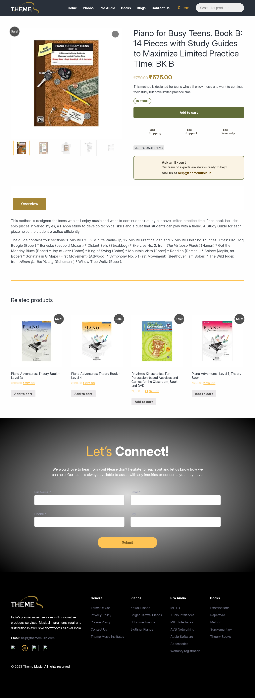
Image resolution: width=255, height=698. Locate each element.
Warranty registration (185, 651)
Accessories (179, 643)
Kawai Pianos (140, 607)
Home (72, 8)
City (133, 514)
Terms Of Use (101, 607)
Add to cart (189, 113)
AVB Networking (182, 629)
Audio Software (181, 636)
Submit (127, 542)
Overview (29, 204)
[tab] (29, 204)
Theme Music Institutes (107, 636)
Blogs (141, 8)
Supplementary (221, 629)
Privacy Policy (101, 615)
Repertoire (217, 615)
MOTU (175, 607)
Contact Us (161, 8)
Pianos (88, 8)
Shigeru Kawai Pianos (146, 615)
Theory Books (220, 636)
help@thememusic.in (194, 173)
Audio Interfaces (182, 615)
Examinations (220, 607)
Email (135, 492)
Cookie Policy (101, 622)
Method (215, 622)
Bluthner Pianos (141, 629)
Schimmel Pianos (142, 622)
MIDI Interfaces (181, 622)
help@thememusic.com (38, 638)
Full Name (42, 492)
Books (126, 8)
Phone (40, 514)
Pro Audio (107, 8)
